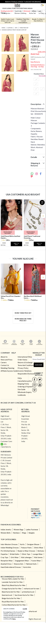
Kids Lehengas (26, 557)
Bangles (32, 533)
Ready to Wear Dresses (26, 551)
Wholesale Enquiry (25, 392)
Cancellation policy (25, 381)
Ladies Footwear (32, 530)
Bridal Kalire (14, 554)
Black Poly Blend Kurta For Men (13, 585)
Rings (24, 533)
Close (25, 609)
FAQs (20, 378)
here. (14, 619)
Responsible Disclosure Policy (29, 374)
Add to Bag (16, 244)
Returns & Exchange (25, 362)
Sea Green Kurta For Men (24, 595)
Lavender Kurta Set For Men (12, 582)
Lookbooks (22, 395)
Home (3, 27)
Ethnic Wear (38, 548)
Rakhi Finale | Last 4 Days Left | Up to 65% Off (7, 20)
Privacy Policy (23, 368)
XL (36, 93)
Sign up (3, 13)
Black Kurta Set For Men (11, 592)
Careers (4, 362)
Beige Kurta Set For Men (11, 598)
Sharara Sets (18, 564)
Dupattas (4, 554)
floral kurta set (31, 611)
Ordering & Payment (25, 387)
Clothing (10, 27)
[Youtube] (40, 384)
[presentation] (3, 215)
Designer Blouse (33, 544)
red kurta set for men (31, 589)
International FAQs (25, 357)
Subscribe (38, 365)
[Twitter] (40, 379)
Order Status (22, 360)
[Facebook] (34, 379)
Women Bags (18, 530)
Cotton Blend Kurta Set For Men (14, 605)
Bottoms (41, 551)
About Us (4, 357)
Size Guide (42, 75)
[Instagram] (34, 384)
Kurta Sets (27, 567)
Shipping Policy (23, 384)
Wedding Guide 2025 (7, 11)
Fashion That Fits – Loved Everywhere (23, 20)
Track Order (18, 11)
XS (36, 79)
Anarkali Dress (6, 564)
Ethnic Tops (26, 554)
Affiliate (34, 11)
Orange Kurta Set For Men (11, 589)
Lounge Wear (38, 554)
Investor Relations (24, 371)
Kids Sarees (38, 557)
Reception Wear (7, 561)
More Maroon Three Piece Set (23, 319)
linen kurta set (7, 595)
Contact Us (5, 365)
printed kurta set (28, 592)
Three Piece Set (24, 27)
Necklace (16, 533)
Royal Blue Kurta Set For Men (13, 602)
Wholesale (26, 11)
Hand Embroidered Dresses (11, 567)
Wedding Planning (7, 368)
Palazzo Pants (26, 548)
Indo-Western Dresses (9, 544)
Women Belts (6, 533)
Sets (16, 27)
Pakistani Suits (31, 564)
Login (39, 11)
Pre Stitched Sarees (8, 551)
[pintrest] (34, 390)
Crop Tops (4, 557)
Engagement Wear (22, 561)
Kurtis (22, 544)
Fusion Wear (36, 561)
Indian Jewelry (6, 530)
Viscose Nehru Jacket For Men (13, 579)
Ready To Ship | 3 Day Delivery (38, 20)
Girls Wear (15, 557)
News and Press (6, 360)
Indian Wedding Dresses (10, 548)
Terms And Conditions (26, 365)
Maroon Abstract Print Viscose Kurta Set (14, 30)
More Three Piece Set (23, 313)
